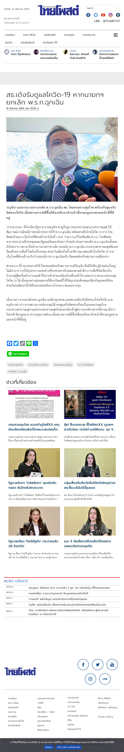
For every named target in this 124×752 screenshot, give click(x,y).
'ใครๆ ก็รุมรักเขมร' (21, 54)
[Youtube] (103, 15)
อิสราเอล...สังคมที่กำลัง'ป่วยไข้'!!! (79, 56)
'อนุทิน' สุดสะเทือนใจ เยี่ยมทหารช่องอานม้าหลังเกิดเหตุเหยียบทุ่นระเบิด (67, 605)
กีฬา (39, 707)
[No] (120, 745)
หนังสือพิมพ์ (27, 43)
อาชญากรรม (74, 702)
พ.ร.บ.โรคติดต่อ (85, 364)
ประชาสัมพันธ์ (44, 721)
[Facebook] (88, 15)
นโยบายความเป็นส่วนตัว (68, 747)
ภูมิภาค (40, 725)
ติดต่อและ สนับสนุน (107, 707)
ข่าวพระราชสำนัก (16, 721)
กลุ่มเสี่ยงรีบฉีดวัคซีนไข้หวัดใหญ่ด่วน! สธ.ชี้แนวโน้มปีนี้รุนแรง (89, 485)
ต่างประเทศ (89, 35)
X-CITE (71, 706)
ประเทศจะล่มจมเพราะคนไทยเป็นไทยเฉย (49, 56)
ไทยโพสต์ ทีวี (50, 43)
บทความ (12, 712)
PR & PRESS (104, 698)
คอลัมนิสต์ (50, 35)
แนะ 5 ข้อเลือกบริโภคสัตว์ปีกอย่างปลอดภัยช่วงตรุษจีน (87, 543)
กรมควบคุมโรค (15, 364)
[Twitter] (95, 15)
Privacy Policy (106, 717)
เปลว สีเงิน (29, 35)
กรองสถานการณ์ (45, 698)
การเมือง (10, 35)
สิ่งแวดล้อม (43, 730)
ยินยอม (48, 747)
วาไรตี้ (40, 703)
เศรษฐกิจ (69, 35)
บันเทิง (8, 43)
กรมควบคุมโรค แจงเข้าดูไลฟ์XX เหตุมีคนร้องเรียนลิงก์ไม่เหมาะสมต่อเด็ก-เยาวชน (33, 429)
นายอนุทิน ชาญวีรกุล (38, 364)
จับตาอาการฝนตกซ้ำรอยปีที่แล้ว (109, 56)
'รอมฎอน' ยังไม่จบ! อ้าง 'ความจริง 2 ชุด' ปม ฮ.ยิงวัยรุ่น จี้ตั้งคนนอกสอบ (69, 588)
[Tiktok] (118, 15)
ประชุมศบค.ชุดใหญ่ (63, 364)
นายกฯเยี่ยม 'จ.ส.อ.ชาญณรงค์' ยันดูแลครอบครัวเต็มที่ (58, 593)
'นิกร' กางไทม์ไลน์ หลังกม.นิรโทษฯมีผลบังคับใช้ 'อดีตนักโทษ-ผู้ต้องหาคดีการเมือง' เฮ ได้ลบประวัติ (68, 612)
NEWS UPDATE (16, 581)
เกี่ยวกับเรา (103, 703)
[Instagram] (110, 15)
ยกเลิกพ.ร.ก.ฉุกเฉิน (17, 371)
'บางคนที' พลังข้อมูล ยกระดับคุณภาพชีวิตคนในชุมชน (57, 599)
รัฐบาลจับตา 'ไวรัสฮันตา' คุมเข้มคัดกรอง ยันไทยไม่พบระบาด (32, 485)
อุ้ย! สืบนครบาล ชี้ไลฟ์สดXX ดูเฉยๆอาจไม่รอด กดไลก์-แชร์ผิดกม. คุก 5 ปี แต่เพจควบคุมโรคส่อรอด (88, 429)
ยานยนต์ (72, 711)
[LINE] (105, 679)
